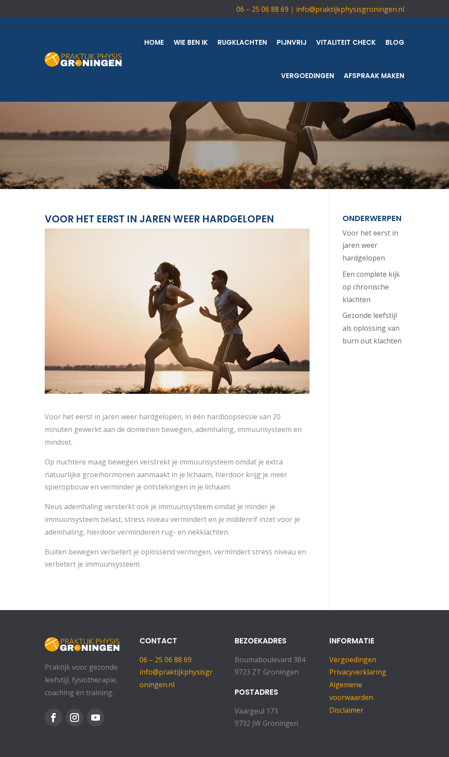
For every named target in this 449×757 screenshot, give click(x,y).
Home (154, 42)
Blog (394, 42)
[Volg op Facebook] (53, 717)
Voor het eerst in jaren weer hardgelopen (370, 245)
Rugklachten (242, 42)
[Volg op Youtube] (95, 717)
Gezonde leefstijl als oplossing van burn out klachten (372, 328)
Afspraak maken (374, 75)
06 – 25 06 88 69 (262, 9)
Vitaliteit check (346, 42)
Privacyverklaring (357, 672)
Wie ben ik (191, 42)
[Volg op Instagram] (74, 717)
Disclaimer (346, 710)
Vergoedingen (307, 75)
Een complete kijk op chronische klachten (371, 286)
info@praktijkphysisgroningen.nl (350, 9)
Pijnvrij (291, 42)
